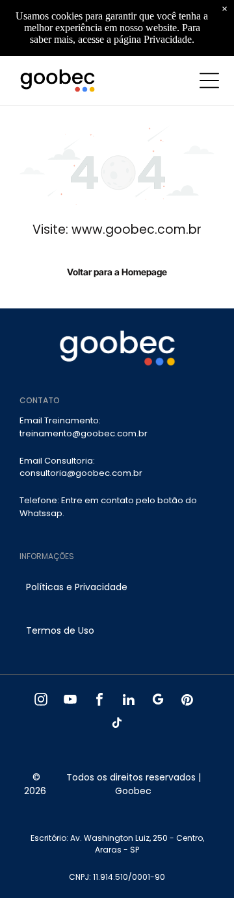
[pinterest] (187, 701)
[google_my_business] (158, 701)
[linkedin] (129, 701)
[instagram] (41, 701)
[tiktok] (117, 724)
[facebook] (100, 701)
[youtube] (70, 701)
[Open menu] (209, 80)
